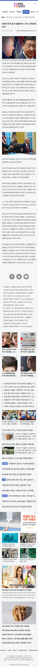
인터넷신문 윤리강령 (33, 650)
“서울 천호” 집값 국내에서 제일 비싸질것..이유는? (18, 290)
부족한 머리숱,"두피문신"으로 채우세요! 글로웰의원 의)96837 (20, 406)
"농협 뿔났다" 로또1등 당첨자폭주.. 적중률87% (17, 317)
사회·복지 (12, 12)
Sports (32, 12)
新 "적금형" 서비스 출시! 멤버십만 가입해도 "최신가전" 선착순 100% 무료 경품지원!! (19, 308)
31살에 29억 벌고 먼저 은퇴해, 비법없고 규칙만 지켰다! (20, 384)
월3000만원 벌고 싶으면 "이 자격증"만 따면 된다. (18, 311)
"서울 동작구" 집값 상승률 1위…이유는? (15, 323)
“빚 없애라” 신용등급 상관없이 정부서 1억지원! (17, 287)
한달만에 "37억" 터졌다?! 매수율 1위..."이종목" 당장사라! (20, 400)
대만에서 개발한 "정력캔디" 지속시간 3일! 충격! (17, 327)
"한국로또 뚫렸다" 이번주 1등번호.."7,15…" (16, 320)
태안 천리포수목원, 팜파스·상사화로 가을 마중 (20, 17)
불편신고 (15, 650)
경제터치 (19, 12)
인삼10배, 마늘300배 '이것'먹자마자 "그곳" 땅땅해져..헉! (20, 397)
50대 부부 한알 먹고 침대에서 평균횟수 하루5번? (18, 293)
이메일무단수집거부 (22, 650)
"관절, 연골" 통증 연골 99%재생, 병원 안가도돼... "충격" (19, 314)
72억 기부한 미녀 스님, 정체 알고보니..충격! (16, 296)
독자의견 (10, 650)
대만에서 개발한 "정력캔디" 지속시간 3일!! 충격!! (18, 299)
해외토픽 (26, 12)
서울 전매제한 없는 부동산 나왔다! (13, 305)
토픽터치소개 (3, 650)
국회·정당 (5, 12)
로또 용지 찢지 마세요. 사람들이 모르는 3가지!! (17, 302)
